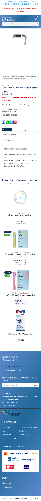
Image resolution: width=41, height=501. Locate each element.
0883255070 (11, 360)
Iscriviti (36, 385)
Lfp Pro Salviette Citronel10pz (20, 215)
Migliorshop (21, 498)
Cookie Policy (24, 435)
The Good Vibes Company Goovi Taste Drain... (20, 255)
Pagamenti (6, 431)
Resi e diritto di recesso (28, 427)
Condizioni (23, 431)
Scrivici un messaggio (12, 370)
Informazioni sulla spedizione (22, 130)
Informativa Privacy (9, 438)
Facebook (7, 483)
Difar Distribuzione (8, 85)
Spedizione (6, 427)
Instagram (7, 487)
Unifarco (20, 213)
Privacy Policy (7, 435)
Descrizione (7, 130)
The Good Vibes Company (20, 252)
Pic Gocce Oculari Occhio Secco (20, 334)
